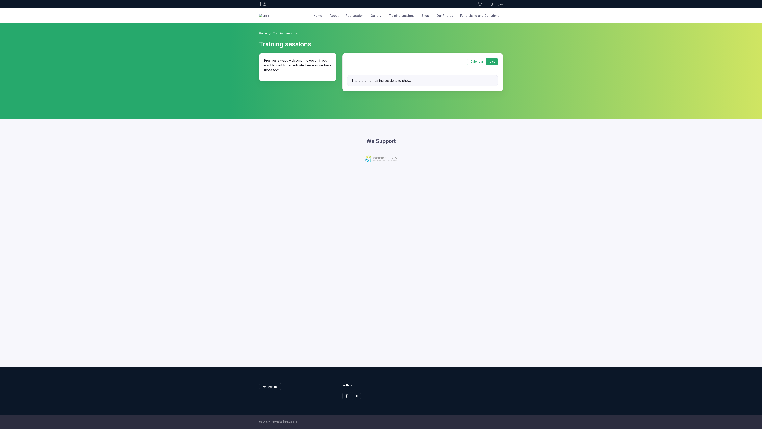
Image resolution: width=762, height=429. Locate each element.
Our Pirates (444, 16)
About (334, 16)
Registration (355, 16)
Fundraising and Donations (479, 16)
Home (317, 16)
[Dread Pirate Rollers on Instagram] (264, 4)
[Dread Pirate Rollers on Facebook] (260, 4)
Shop (425, 16)
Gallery (376, 16)
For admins (270, 386)
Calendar (476, 61)
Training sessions (401, 16)
